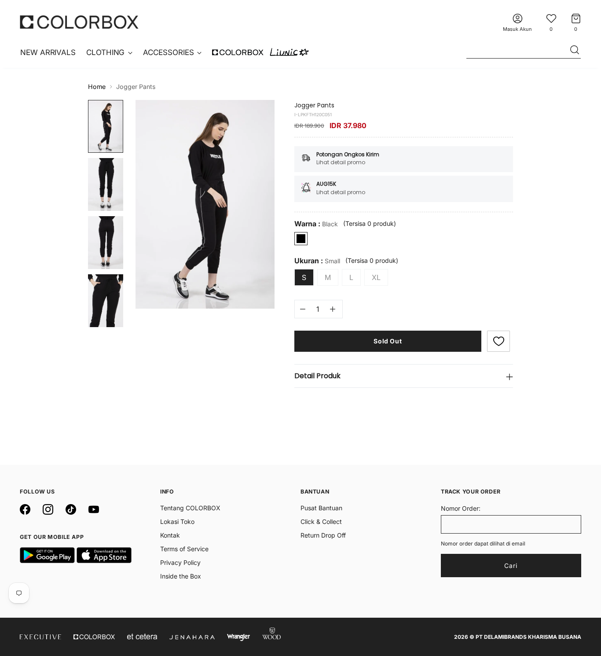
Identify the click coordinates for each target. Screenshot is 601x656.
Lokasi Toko (177, 521)
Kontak (170, 535)
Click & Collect (321, 521)
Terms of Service (184, 549)
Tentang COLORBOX (190, 508)
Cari (510, 565)
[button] (498, 341)
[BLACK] (301, 238)
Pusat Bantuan (321, 508)
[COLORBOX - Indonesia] (79, 22)
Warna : (316, 224)
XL (376, 277)
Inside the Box (180, 576)
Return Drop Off (323, 535)
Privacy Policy (180, 562)
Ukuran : (317, 261)
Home (97, 86)
